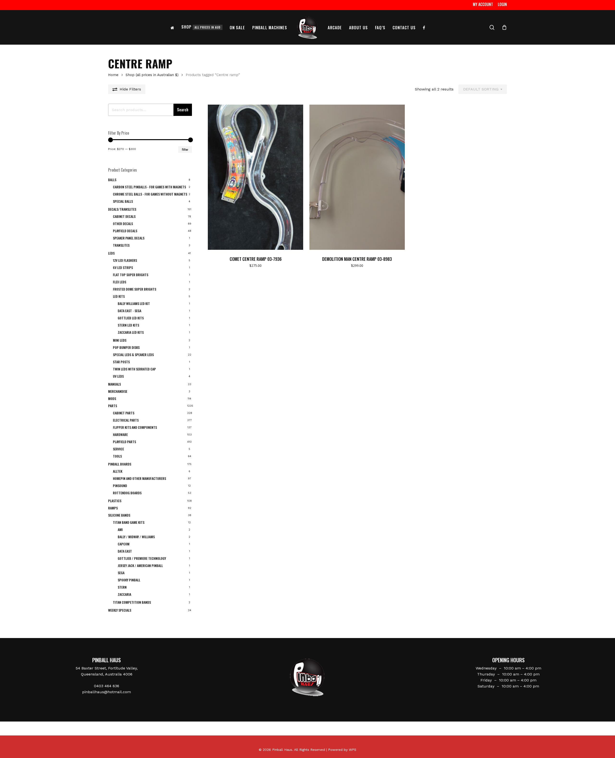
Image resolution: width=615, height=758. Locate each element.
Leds (111, 253)
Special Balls (123, 201)
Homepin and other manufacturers (139, 478)
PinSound (120, 485)
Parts (112, 405)
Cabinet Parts (123, 412)
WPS (352, 750)
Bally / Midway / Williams (136, 536)
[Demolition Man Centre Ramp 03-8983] (357, 177)
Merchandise (117, 391)
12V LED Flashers (125, 260)
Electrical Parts (126, 420)
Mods (112, 398)
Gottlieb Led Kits (131, 317)
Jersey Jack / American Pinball (140, 565)
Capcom (123, 543)
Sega (121, 572)
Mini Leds (119, 340)
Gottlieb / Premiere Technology (142, 558)
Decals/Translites (122, 209)
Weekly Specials (119, 610)
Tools (117, 456)
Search (182, 110)
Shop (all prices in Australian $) (152, 75)
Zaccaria (124, 594)
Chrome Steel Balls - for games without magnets (150, 194)
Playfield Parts (124, 441)
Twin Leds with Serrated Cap (134, 368)
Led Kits (119, 296)
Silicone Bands (119, 515)
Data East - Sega (129, 310)
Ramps (113, 507)
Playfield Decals (125, 230)
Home (113, 75)
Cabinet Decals (124, 216)
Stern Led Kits (128, 325)
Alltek (117, 471)
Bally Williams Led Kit (134, 303)
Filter (185, 149)
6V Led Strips (123, 267)
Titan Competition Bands (132, 602)
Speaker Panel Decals (128, 237)
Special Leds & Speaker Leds (133, 354)
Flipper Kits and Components (135, 427)
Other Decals (123, 223)
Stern (122, 587)
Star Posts (121, 361)
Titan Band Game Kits (128, 522)
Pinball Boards (119, 463)
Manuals (114, 384)
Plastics (114, 500)
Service (118, 448)
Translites (121, 245)
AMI (120, 529)
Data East (125, 551)
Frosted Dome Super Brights (134, 289)
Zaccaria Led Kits (131, 332)
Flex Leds (119, 281)
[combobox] (482, 89)
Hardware (120, 434)
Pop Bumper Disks (126, 347)
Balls (112, 179)
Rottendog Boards (127, 492)
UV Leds (118, 376)
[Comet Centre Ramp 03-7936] (255, 177)
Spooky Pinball (129, 579)
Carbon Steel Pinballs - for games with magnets (149, 186)
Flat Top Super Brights (130, 274)
